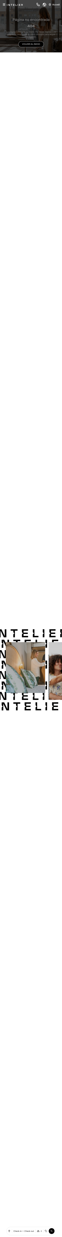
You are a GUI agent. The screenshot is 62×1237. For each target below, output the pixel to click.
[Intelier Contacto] (38, 4)
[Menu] (4, 4)
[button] (43, 4)
